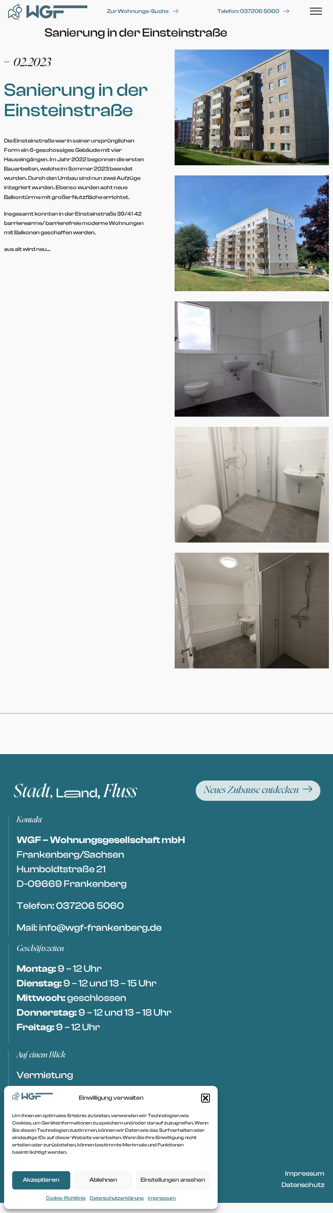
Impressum (162, 1198)
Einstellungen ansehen (173, 1179)
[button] (205, 1098)
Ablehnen (103, 1179)
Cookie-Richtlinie (66, 1198)
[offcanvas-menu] (316, 12)
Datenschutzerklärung (117, 1198)
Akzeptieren (41, 1179)
